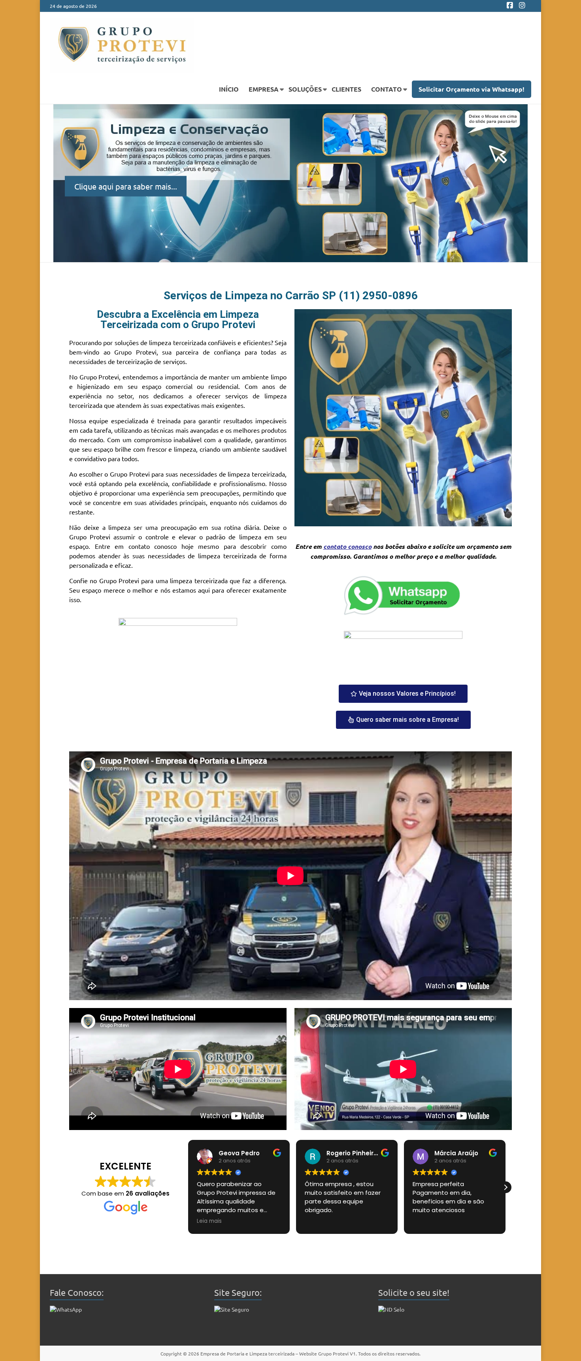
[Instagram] (522, 6)
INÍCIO (229, 89)
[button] (188, 1187)
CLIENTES (346, 89)
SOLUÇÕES (305, 89)
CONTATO (386, 89)
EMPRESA (264, 89)
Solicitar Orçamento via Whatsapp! (471, 89)
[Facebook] (510, 6)
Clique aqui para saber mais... (125, 186)
